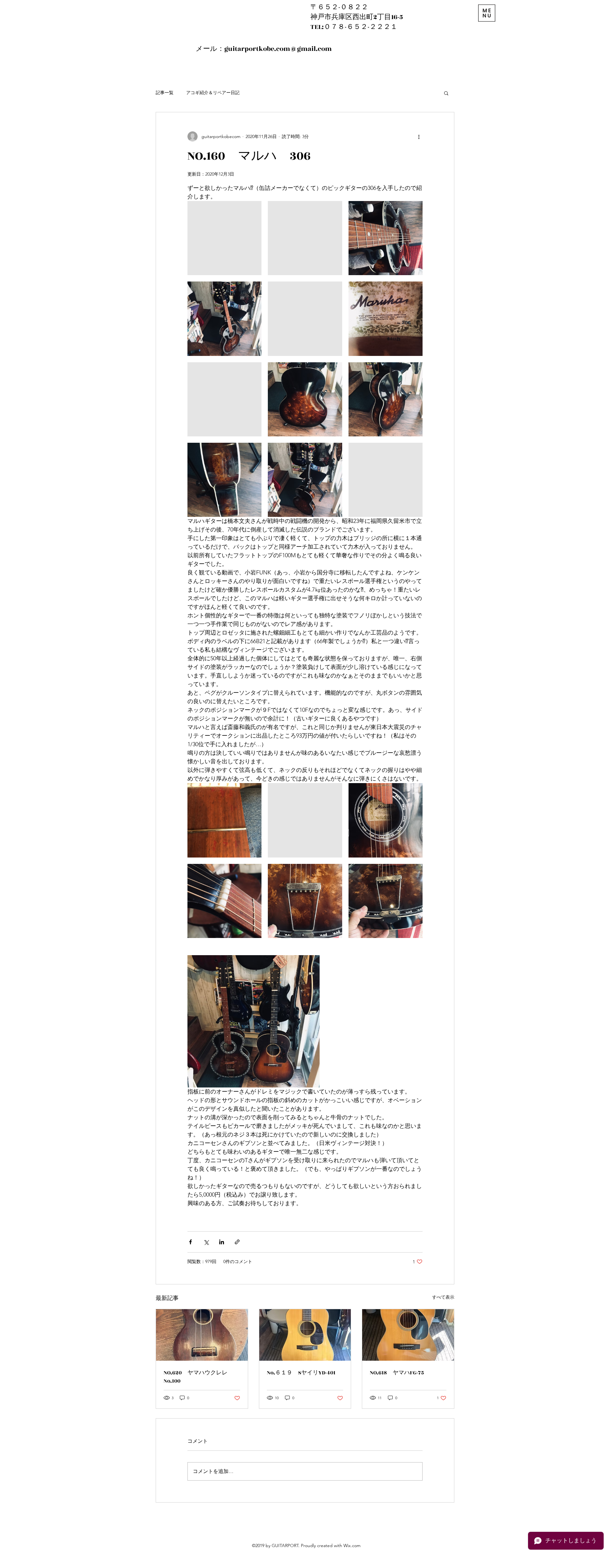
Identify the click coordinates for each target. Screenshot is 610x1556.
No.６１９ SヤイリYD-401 (301, 1373)
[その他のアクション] (419, 136)
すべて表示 (443, 1297)
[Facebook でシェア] (190, 1242)
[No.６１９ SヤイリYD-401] (305, 1335)
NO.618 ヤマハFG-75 (397, 1373)
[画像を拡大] (224, 238)
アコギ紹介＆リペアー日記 (213, 92)
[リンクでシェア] (237, 1242)
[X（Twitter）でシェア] (206, 1242)
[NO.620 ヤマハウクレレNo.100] (202, 1335)
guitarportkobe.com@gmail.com (278, 49)
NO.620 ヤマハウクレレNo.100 (195, 1377)
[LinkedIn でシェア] (222, 1242)
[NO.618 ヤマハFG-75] (408, 1335)
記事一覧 (164, 92)
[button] (446, 92)
